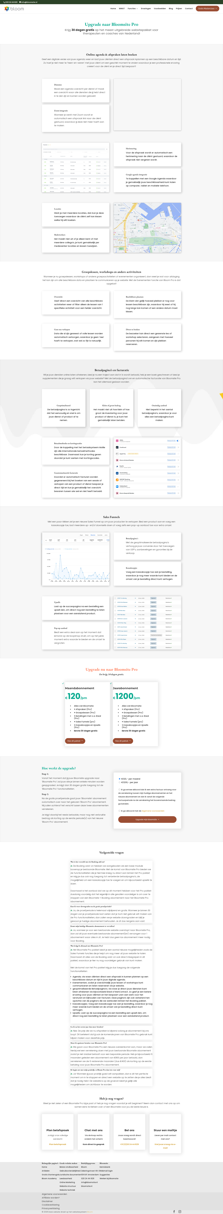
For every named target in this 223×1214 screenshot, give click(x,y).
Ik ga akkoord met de (142, 811)
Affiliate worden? (51, 1197)
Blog (171, 9)
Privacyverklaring (51, 1208)
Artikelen (46, 1171)
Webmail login (106, 1171)
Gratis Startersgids (51, 1174)
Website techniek (67, 1190)
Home (113, 9)
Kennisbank (105, 1167)
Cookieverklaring (50, 1204)
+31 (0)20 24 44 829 (129, 1144)
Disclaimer (47, 1201)
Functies (132, 9)
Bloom (90, 1212)
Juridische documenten (70, 1174)
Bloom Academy (49, 1178)
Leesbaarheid (66, 1178)
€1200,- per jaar (129, 782)
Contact (189, 9)
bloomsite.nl (86, 1186)
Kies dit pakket (73, 741)
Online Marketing (67, 1182)
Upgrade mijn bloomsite (146, 819)
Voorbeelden (160, 9)
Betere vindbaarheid (69, 1167)
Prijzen (179, 9)
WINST (122, 9)
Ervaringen (146, 9)
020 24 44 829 (87, 1178)
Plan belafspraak (57, 1144)
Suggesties (105, 1174)
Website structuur (68, 1186)
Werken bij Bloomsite (109, 1178)
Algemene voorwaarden (153, 811)
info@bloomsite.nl (89, 1182)
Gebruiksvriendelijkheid (70, 1171)
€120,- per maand (130, 778)
